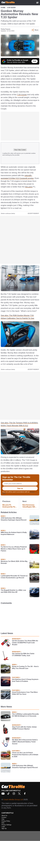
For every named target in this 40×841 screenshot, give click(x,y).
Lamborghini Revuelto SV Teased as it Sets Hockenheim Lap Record (14, 577)
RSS (3, 823)
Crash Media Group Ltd (13, 799)
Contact (4, 817)
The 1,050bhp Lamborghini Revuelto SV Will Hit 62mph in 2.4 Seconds (25, 715)
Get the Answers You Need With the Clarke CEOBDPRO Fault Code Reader (25, 642)
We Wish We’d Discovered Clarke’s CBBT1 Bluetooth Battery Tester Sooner (25, 742)
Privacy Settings (6, 824)
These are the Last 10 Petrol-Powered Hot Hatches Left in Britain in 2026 (25, 754)
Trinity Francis (5, 29)
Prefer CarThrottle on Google (17, 60)
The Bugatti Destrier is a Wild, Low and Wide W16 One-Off (13, 591)
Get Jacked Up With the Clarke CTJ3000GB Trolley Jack (23, 654)
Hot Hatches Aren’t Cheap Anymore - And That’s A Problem (25, 680)
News (3, 516)
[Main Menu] (37, 3)
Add (34, 61)
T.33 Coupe (22, 95)
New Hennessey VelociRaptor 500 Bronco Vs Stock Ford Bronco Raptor (29, 506)
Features (15, 677)
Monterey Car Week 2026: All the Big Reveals (14, 562)
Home (3, 7)
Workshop (16, 639)
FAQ (3, 819)
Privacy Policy (6, 821)
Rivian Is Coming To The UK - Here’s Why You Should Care (25, 667)
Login (3, 826)
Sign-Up (4, 828)
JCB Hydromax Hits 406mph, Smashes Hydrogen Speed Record (13, 519)
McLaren (29, 187)
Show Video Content (20, 150)
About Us (4, 815)
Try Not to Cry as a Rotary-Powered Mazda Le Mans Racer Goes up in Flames (14, 549)
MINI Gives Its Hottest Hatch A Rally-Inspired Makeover (14, 533)
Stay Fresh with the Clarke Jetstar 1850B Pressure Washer (24, 728)
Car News (11, 7)
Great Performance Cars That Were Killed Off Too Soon (25, 693)
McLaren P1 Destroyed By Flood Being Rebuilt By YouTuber (9, 506)
